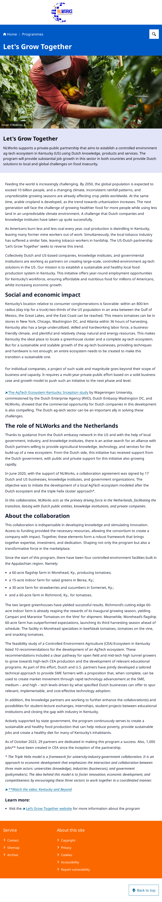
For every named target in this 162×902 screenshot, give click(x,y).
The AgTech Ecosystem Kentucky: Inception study (48, 392)
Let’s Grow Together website (49, 808)
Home (12, 34)
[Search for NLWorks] (154, 34)
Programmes (32, 34)
